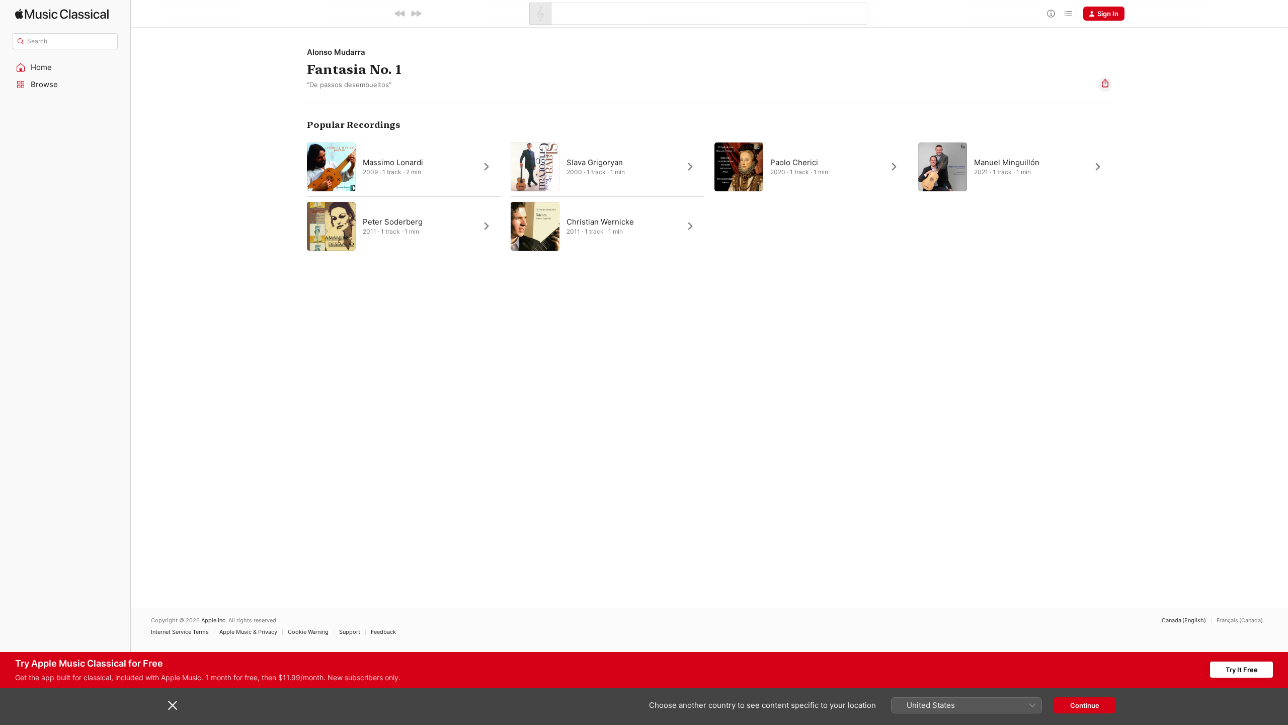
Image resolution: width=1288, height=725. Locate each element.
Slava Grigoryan (595, 162)
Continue (1084, 705)
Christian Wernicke (600, 222)
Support (349, 632)
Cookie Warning (308, 632)
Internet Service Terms (180, 632)
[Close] (172, 705)
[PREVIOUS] (400, 14)
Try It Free (1242, 670)
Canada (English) (1184, 620)
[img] (62, 14)
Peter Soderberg (393, 222)
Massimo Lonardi (393, 162)
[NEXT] (416, 14)
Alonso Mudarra (336, 52)
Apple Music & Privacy (248, 632)
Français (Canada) (1240, 620)
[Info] (1051, 14)
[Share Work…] (1105, 85)
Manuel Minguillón (1006, 162)
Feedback (383, 632)
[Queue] (1068, 14)
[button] (65, 67)
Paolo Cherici (794, 162)
